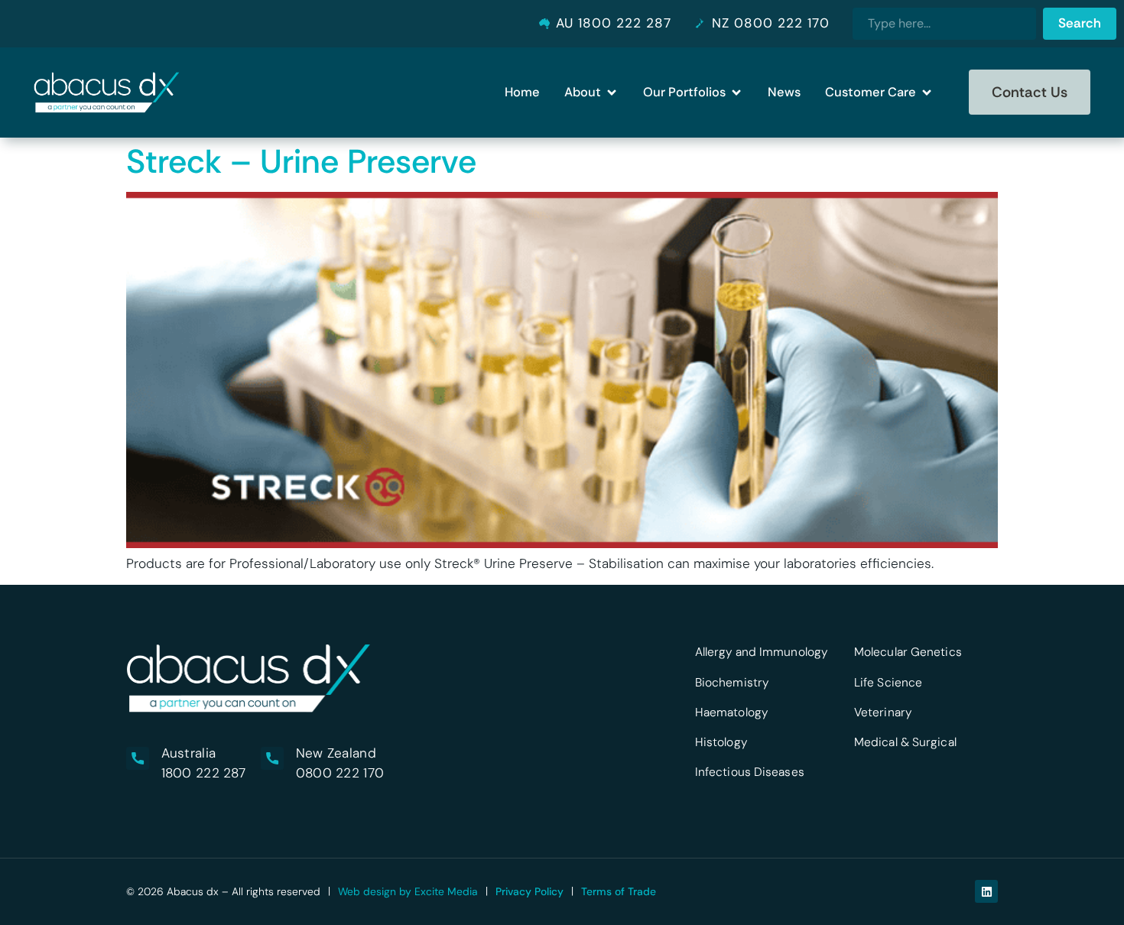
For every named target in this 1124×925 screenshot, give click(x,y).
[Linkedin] (986, 891)
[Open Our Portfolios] (736, 92)
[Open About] (612, 92)
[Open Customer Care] (927, 92)
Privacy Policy (529, 891)
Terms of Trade (618, 891)
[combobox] (944, 24)
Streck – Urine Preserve (301, 161)
